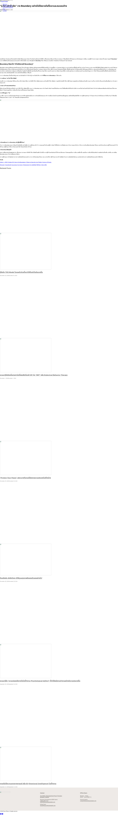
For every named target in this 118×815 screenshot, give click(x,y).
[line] (2, 814)
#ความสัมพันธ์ (32, 164)
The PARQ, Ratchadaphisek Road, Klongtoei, (51, 795)
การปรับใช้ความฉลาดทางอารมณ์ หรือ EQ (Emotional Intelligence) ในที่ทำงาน (28, 783)
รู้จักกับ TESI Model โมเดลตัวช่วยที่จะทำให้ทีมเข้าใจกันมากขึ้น (21, 272)
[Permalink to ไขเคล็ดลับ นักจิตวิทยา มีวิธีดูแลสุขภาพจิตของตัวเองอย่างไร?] (25, 575)
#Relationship (26, 164)
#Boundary (2, 164)
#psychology (20, 164)
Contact (5, 11)
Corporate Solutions (8, 7)
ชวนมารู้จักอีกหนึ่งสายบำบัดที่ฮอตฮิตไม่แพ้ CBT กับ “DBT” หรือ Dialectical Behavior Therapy (34, 375)
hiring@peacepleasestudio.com (47, 805)
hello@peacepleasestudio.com (47, 802)
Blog (4, 9)
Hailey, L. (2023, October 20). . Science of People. (25, 162)
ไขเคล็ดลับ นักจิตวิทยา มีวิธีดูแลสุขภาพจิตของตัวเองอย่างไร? (21, 578)
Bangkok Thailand (44, 797)
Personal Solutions (7, 6)
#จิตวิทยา (39, 164)
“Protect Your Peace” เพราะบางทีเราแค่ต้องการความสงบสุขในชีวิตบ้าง (25, 478)
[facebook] (1, 814)
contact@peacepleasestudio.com (88, 800)
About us (5, 4)
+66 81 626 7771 (44, 800)
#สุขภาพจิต (44, 164)
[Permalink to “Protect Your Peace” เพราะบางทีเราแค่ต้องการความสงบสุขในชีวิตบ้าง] (25, 474)
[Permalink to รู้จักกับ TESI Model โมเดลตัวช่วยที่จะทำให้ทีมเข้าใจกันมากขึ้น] (25, 269)
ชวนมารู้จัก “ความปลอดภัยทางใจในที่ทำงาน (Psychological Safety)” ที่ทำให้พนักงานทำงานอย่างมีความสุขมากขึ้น (40, 681)
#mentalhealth (8, 164)
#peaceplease (14, 164)
